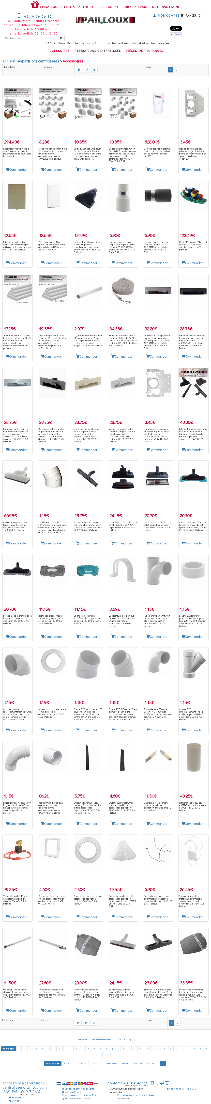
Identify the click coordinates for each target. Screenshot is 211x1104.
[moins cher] (79, 69)
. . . (163, 1063)
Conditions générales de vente (79, 1088)
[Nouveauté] (94, 69)
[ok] (61, 38)
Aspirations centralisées (98, 51)
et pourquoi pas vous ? (185, 1088)
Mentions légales (72, 1091)
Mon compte (168, 15)
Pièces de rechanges (144, 51)
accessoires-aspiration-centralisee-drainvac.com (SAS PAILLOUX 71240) (24, 1087)
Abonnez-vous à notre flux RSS (80, 1095)
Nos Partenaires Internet (77, 1098)
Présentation (17, 1097)
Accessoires (59, 51)
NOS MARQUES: (52, 1063)
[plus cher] (87, 69)
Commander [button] (18, 169)
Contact (15, 1100)
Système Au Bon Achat (128, 1082)
